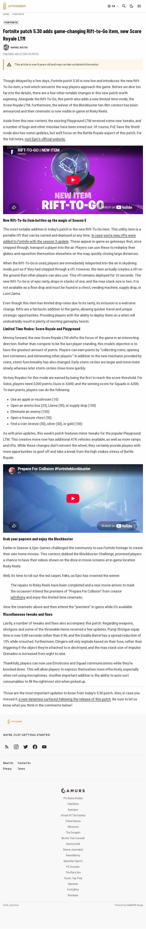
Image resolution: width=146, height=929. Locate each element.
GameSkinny (73, 855)
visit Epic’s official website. (45, 139)
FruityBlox (73, 889)
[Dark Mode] (131, 6)
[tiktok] (51, 747)
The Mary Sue (73, 872)
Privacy (7, 768)
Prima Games (73, 821)
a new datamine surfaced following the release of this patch (65, 699)
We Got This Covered (73, 838)
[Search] (124, 6)
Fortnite (18, 14)
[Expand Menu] (139, 6)
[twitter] (25, 747)
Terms (21, 768)
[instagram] (16, 747)
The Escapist (73, 832)
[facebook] (35, 747)
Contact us (24, 763)
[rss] (7, 747)
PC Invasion (73, 866)
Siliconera (73, 826)
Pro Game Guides (73, 798)
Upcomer (73, 883)
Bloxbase (73, 895)
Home (6, 14)
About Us (8, 763)
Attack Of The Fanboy (73, 815)
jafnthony (18, 597)
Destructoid (73, 843)
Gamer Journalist (73, 849)
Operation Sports (73, 861)
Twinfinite (73, 803)
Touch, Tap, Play (73, 878)
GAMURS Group (135, 905)
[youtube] (44, 747)
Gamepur (73, 809)
